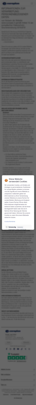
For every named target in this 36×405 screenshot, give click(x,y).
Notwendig (16, 227)
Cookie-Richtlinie (10, 221)
